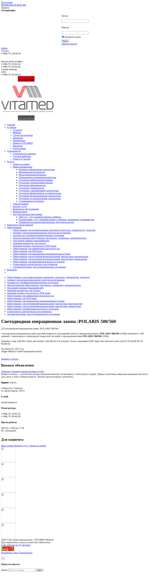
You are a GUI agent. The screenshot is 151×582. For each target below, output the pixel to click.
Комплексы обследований (26, 209)
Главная (11, 124)
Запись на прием (21, 164)
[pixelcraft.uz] (25, 553)
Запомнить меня (72, 37)
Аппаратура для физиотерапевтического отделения (38, 235)
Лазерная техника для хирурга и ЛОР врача (34, 246)
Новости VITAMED (23, 143)
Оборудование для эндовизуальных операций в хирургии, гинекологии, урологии (54, 230)
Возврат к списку (10, 359)
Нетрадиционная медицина (32, 175)
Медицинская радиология (32, 172)
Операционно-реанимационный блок (37, 177)
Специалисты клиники (24, 153)
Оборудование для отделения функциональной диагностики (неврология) (50, 259)
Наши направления (22, 167)
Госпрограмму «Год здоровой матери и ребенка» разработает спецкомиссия (56, 219)
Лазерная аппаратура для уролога (29, 243)
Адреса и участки (21, 159)
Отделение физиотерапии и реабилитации (40, 193)
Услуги (10, 161)
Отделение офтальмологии (32, 185)
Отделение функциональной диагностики (40, 196)
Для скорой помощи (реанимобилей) (31, 240)
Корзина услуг (21, 445)
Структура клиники (23, 135)
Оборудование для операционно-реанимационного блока (41, 254)
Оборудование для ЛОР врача (28, 251)
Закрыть (5, 7)
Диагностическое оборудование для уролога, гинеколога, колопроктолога (50, 238)
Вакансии (18, 146)
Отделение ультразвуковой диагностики (39, 190)
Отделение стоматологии (31, 188)
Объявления (19, 140)
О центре (11, 127)
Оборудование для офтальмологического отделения (39, 262)
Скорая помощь (20, 204)
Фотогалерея (19, 148)
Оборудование (14, 227)
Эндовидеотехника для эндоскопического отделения (39, 267)
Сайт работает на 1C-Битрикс (16, 545)
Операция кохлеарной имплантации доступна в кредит (46, 222)
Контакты (12, 269)
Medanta (17, 132)
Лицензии (18, 138)
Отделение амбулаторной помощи (36, 180)
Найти (4, 570)
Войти (4, 48)
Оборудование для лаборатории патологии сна (36, 248)
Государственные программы (27, 214)
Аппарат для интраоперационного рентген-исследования (41, 233)
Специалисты (14, 151)
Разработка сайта (9, 553)
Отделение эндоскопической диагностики (40, 198)
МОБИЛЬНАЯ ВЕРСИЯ (13, 5)
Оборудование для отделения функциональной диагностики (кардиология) (50, 256)
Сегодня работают (22, 156)
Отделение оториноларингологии (36, 182)
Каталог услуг (20, 206)
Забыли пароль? (69, 44)
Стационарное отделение (31, 201)
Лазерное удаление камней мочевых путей (22, 371)
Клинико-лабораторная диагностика (37, 169)
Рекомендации (20, 211)
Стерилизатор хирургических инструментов (35, 264)
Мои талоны (7, 445)
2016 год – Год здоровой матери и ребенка (40, 217)
